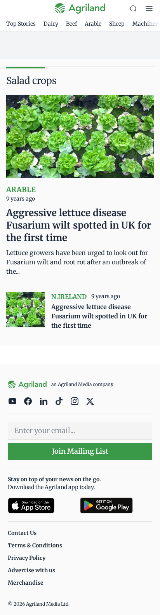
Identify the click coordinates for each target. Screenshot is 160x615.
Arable (93, 23)
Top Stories (21, 23)
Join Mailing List (80, 451)
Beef (71, 23)
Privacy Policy (26, 557)
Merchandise (25, 582)
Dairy (50, 23)
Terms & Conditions (35, 545)
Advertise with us (31, 570)
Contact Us (22, 532)
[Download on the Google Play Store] (116, 506)
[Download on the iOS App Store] (41, 506)
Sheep (117, 23)
